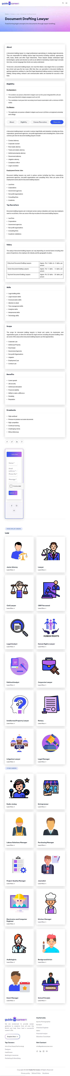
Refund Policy (36, 1073)
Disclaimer (45, 1073)
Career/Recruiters (40, 122)
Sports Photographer (43, 1021)
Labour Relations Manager (17, 842)
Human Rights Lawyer (46, 644)
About (12, 122)
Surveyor (39, 1024)
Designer (8, 1049)
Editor (38, 1030)
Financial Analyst (41, 1033)
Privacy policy (25, 1073)
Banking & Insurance (11, 1055)
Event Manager (12, 998)
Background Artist (45, 960)
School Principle (44, 998)
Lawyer (41, 567)
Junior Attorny (12, 567)
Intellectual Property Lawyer (18, 721)
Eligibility (24, 122)
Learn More (10, 570)
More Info (56, 122)
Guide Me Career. (34, 1070)
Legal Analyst (12, 644)
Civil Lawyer (11, 606)
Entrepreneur (43, 804)
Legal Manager (44, 759)
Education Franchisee (43, 1036)
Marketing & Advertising (12, 1058)
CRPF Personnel (44, 606)
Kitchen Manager (44, 919)
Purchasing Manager (46, 842)
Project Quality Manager (16, 881)
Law (18, 14)
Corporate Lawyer (45, 682)
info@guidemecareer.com (44, 1046)
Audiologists (11, 960)
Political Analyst (13, 682)
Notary (40, 721)
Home (6, 14)
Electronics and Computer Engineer (17, 920)
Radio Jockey (12, 804)
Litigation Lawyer (13, 759)
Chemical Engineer (42, 1027)
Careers (12, 14)
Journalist (42, 881)
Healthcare (8, 1052)
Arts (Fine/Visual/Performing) (14, 1046)
